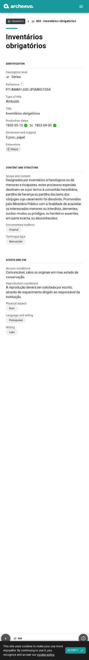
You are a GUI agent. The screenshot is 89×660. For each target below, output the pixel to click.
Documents (15, 21)
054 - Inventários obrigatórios (56, 21)
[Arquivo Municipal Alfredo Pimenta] (19, 7)
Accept (73, 650)
